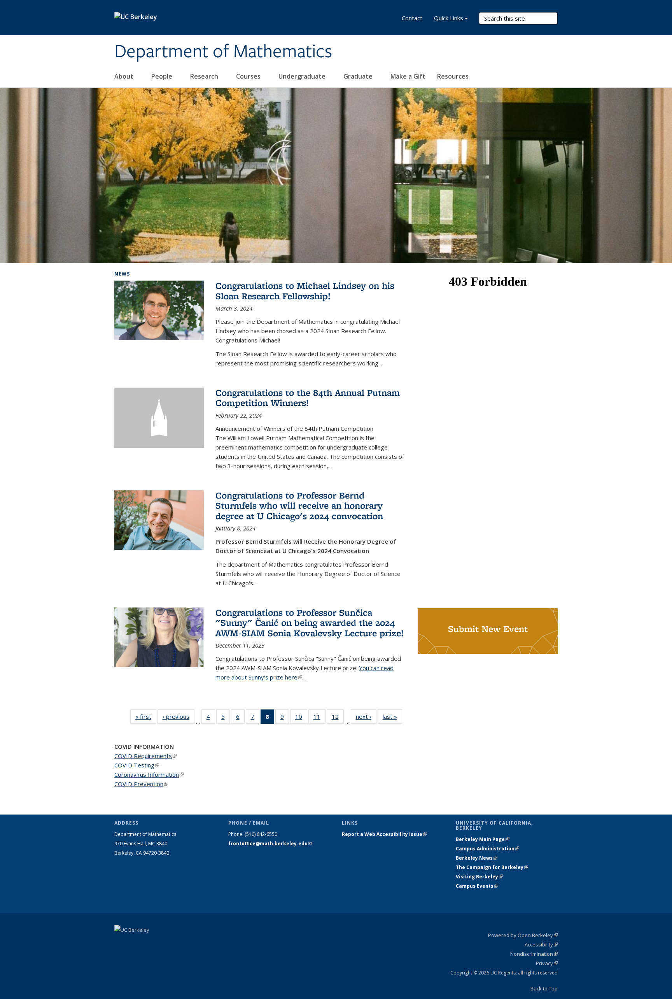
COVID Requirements (145, 756)
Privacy (547, 963)
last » (392, 716)
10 (301, 718)
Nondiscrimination (534, 953)
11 (319, 718)
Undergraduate (302, 76)
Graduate (358, 76)
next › (366, 716)
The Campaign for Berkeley (492, 867)
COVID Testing (136, 765)
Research (205, 76)
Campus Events (477, 886)
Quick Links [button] (448, 18)
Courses (249, 76)
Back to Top (544, 988)
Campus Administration (487, 848)
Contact (412, 18)
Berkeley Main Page (482, 839)
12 (338, 718)
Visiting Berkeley (479, 876)
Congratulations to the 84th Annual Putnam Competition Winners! (307, 397)
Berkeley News (476, 858)
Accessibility (541, 944)
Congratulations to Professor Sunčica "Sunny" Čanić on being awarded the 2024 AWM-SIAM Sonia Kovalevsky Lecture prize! (309, 622)
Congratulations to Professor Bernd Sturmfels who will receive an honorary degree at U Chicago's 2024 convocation (299, 505)
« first (145, 716)
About (124, 76)
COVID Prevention (141, 784)
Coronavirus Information (149, 774)
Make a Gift (407, 76)
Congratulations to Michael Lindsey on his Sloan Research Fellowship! (304, 290)
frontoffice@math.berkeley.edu (270, 843)
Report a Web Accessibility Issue (384, 834)
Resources (453, 76)
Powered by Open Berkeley (523, 935)
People (162, 76)
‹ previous (178, 716)
